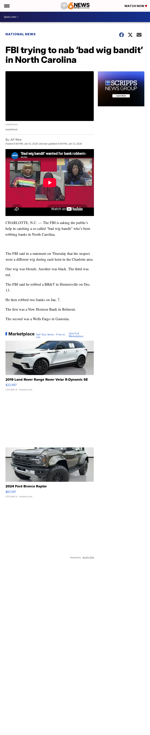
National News (20, 34)
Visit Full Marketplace (76, 335)
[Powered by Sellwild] (88, 557)
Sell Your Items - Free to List (50, 336)
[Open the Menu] (6, 6)
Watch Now (134, 6)
